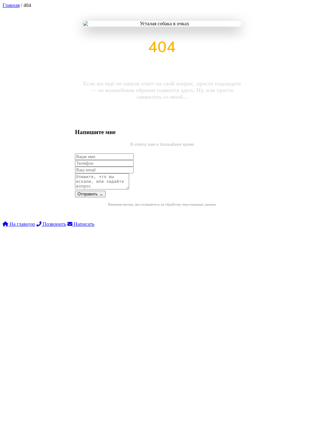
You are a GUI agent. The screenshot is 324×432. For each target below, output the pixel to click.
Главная (11, 5)
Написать (83, 224)
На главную (21, 224)
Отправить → (90, 194)
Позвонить (53, 224)
